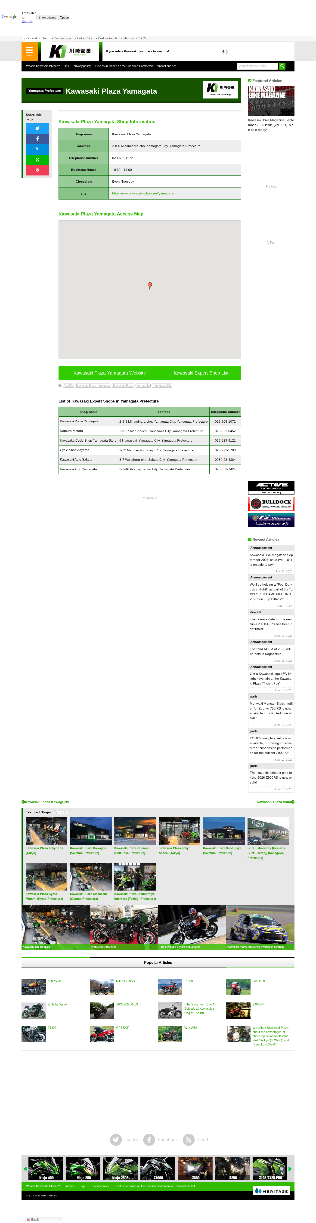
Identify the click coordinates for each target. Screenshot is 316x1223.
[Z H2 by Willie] (34, 1010)
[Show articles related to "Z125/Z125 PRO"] (232, 1168)
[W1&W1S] (170, 1034)
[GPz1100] (238, 987)
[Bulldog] (271, 509)
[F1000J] (170, 987)
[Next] (290, 1169)
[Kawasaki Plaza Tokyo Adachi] (179, 843)
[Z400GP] (238, 1010)
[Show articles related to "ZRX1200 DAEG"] (270, 1168)
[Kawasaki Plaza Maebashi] (91, 889)
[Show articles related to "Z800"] (157, 1168)
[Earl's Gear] (271, 525)
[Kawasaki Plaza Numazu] (135, 843)
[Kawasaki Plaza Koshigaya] (224, 843)
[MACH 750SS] (102, 987)
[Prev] (26, 1169)
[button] (150, 286)
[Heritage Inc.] (271, 1191)
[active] (271, 493)
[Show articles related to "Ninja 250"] (45, 1168)
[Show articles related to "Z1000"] (120, 1168)
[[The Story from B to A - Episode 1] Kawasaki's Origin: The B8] (170, 1010)
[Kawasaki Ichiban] (70, 51)
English (35, 1219)
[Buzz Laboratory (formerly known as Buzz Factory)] (268, 843)
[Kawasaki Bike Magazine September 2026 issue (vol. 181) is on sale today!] (271, 101)
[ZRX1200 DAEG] (102, 1010)
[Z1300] (34, 1034)
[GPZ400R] (102, 1034)
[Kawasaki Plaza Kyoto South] (46, 889)
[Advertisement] (150, 563)
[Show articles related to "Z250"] (195, 1168)
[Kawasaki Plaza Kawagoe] (91, 843)
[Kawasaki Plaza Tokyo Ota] (46, 843)
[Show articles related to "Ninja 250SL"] (83, 1168)
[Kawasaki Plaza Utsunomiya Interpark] (135, 889)
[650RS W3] (34, 987)
